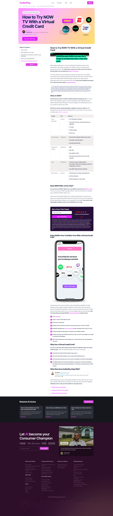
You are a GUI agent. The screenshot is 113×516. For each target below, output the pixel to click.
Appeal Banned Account (46, 473)
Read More (23, 416)
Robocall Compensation (30, 481)
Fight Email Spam (29, 478)
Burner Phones (28, 464)
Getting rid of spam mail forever (59, 393)
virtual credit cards (71, 82)
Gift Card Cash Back (45, 479)
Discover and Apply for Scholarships (46, 488)
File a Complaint (60, 467)
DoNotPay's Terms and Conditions (74, 219)
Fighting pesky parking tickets (59, 387)
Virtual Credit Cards (29, 467)
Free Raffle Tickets (45, 481)
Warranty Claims (28, 472)
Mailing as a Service (78, 466)
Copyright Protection (61, 466)
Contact (27, 492)
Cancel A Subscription (46, 470)
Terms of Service (28, 487)
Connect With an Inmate (79, 464)
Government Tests (77, 472)
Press (26, 490)
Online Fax (76, 467)
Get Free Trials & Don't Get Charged (31, 12)
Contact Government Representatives (78, 480)
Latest (66, 2)
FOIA (75, 475)
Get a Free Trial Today (29, 38)
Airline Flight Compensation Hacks (32, 466)
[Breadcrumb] (20, 6)
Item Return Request (45, 468)
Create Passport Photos (79, 482)
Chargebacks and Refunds (47, 472)
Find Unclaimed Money (46, 482)
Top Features (59, 2)
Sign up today (44, 448)
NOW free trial (88, 189)
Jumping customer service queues (60, 390)
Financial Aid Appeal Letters (47, 490)
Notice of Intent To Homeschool (80, 484)
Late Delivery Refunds (46, 467)
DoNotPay (25, 3)
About (71, 2)
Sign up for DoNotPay (62, 216)
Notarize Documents (78, 473)
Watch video (64, 443)
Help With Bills (44, 484)
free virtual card (68, 328)
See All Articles (88, 401)
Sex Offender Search (78, 485)
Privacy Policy (84, 219)
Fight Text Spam (28, 479)
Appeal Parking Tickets (62, 464)
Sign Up (90, 2)
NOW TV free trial (73, 71)
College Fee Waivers (45, 486)
